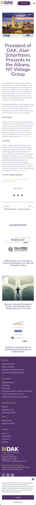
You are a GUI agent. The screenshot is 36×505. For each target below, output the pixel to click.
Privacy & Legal (18, 502)
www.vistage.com (25, 136)
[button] (33, 479)
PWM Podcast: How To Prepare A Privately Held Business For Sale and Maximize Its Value (18, 263)
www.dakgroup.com (21, 170)
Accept (18, 497)
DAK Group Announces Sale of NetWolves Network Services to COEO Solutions (18, 349)
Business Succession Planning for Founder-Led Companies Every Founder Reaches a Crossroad (18, 306)
